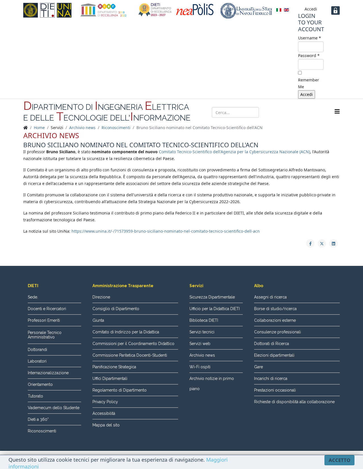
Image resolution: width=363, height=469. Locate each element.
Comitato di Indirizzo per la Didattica (125, 332)
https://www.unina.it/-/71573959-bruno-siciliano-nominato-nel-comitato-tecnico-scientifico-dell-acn (165, 231)
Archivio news (82, 127)
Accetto (339, 460)
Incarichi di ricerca (270, 378)
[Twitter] (289, 111)
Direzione (101, 297)
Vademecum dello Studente (53, 407)
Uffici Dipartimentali (109, 378)
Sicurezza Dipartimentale (212, 297)
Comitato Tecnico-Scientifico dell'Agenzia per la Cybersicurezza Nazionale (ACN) (234, 151)
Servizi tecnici (201, 332)
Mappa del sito (106, 425)
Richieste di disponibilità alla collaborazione (294, 401)
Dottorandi (37, 349)
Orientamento (40, 384)
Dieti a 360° (38, 419)
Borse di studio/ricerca (275, 308)
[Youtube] (300, 111)
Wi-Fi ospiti (199, 367)
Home (39, 127)
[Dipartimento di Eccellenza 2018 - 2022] (103, 10)
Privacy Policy (105, 401)
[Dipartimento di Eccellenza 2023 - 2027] (155, 10)
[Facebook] (278, 111)
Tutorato (35, 396)
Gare (258, 367)
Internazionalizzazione (48, 373)
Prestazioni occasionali (275, 390)
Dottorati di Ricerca (271, 343)
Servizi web (199, 343)
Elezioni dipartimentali (274, 355)
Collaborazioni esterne (275, 320)
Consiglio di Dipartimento (115, 308)
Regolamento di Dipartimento (119, 390)
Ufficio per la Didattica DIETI (214, 308)
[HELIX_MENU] (337, 111)
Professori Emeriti (44, 320)
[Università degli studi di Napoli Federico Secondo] (246, 11)
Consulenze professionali (277, 332)
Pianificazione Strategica (114, 367)
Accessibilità (103, 413)
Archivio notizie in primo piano (211, 383)
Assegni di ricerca (270, 297)
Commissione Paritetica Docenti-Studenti (129, 355)
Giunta (98, 320)
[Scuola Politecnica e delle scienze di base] (196, 9)
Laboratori (37, 361)
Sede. (33, 297)
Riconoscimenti (116, 127)
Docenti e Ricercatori (47, 308)
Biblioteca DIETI (203, 320)
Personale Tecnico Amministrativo (45, 335)
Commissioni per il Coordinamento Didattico (133, 343)
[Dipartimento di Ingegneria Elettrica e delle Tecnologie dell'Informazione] (47, 10)
